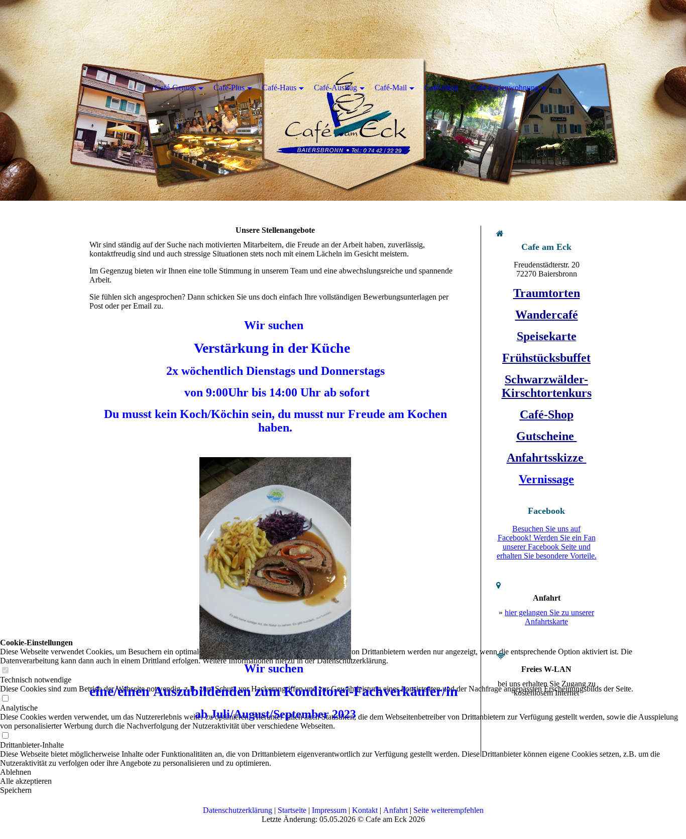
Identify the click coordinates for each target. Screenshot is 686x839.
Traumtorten (546, 293)
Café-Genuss (175, 87)
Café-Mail (391, 87)
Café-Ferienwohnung (505, 87)
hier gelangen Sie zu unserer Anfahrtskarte (549, 617)
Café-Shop (547, 414)
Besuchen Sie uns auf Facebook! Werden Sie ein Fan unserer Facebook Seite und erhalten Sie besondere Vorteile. (547, 542)
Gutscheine (546, 436)
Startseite (292, 810)
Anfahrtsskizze (547, 457)
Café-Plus (229, 87)
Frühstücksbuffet (546, 357)
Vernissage (546, 479)
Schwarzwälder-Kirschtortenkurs (547, 386)
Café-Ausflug (335, 87)
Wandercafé (546, 314)
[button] (343, 790)
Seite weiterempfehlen (448, 810)
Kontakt (365, 810)
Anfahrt (395, 810)
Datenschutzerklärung (237, 810)
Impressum (329, 810)
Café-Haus (279, 87)
